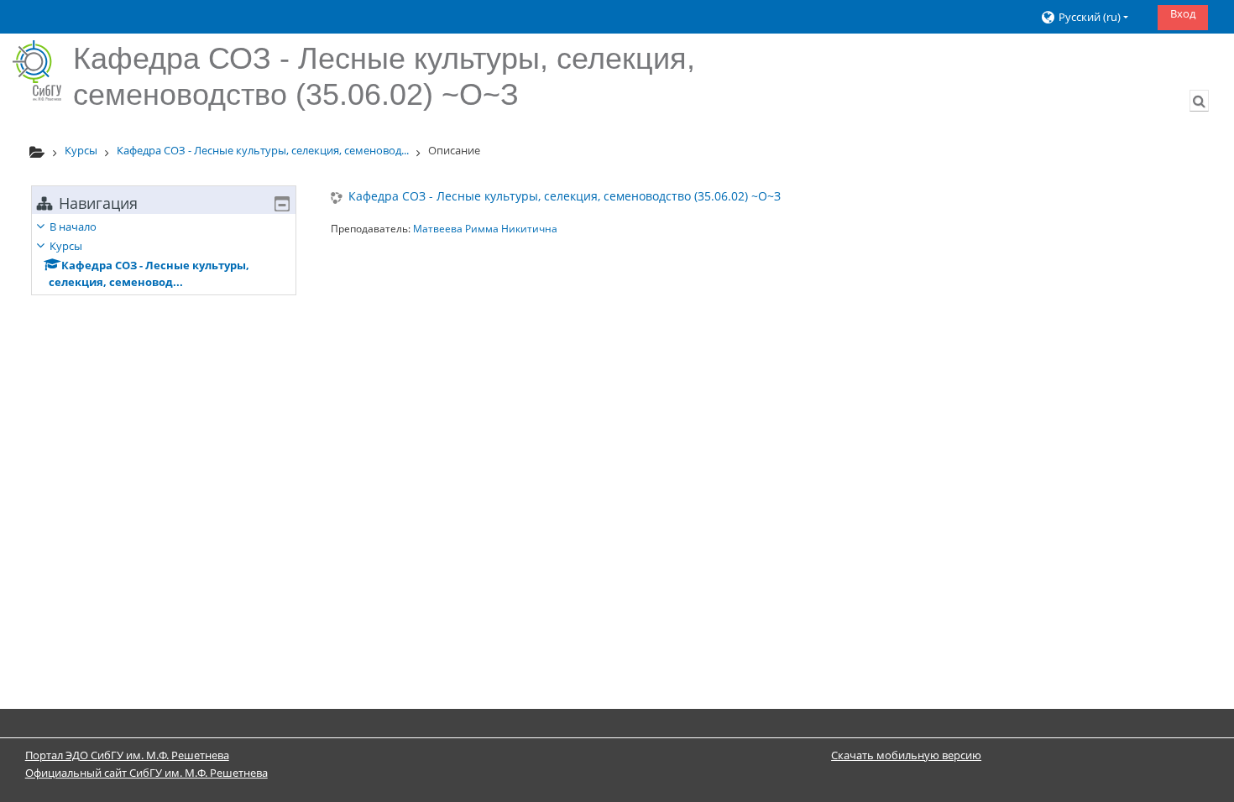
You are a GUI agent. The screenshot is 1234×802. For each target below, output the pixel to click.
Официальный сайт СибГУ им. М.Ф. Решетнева (146, 772)
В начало (73, 226)
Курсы (66, 245)
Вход (1182, 13)
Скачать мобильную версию (906, 755)
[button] (1092, 17)
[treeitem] (163, 254)
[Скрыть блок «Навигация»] (282, 203)
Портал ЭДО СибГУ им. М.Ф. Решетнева (127, 755)
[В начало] (37, 70)
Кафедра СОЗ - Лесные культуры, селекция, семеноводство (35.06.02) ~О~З (564, 197)
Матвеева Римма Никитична (485, 228)
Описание (454, 150)
